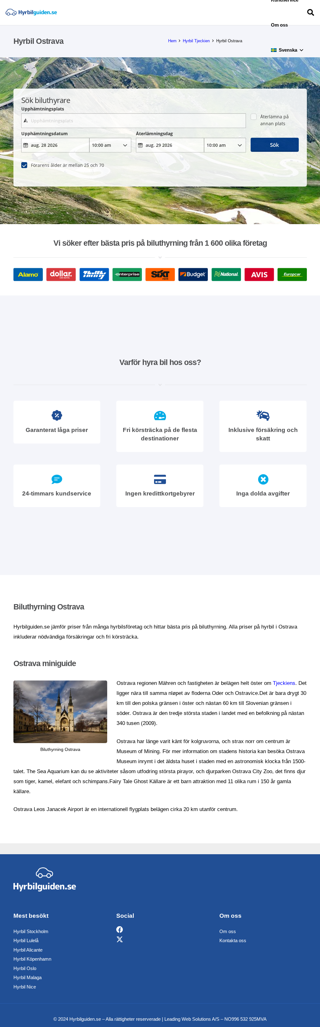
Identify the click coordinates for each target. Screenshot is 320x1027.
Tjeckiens (284, 683)
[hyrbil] (31, 13)
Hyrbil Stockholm (30, 931)
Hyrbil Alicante (27, 950)
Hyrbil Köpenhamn (32, 959)
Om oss (227, 931)
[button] (301, 50)
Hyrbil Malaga (27, 977)
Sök (274, 144)
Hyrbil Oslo (24, 968)
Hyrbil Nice (24, 986)
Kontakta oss (232, 940)
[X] (119, 940)
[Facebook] (119, 930)
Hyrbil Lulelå (25, 940)
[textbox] (133, 120)
